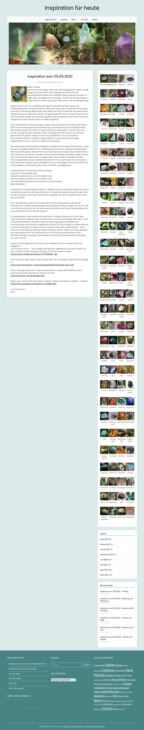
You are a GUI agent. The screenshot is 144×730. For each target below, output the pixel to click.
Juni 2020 (104, 559)
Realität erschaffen (117, 701)
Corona (108, 670)
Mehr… (74, 19)
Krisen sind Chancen (117, 687)
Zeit (118, 709)
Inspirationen (51, 19)
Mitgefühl (109, 696)
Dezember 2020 (106, 554)
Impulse (64, 19)
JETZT (121, 684)
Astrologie (125, 665)
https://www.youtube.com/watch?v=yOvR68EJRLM (33, 284)
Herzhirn (107, 680)
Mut (115, 696)
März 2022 (104, 539)
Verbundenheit (117, 704)
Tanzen (96, 704)
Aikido (110, 665)
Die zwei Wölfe (14, 674)
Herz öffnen (118, 679)
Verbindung (108, 704)
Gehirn (124, 675)
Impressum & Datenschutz (94, 726)
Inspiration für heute (72, 8)
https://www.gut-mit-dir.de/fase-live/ (28, 275)
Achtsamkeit (99, 665)
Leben (97, 691)
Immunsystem (106, 684)
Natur (98, 700)
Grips (129, 675)
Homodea (131, 680)
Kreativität (100, 687)
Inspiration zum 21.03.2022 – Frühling (114, 591)
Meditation (100, 696)
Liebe (120, 692)
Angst (118, 665)
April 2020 (104, 570)
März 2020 (104, 575)
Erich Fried (13, 683)
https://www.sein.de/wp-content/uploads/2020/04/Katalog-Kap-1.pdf (42, 265)
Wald (114, 709)
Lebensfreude (110, 691)
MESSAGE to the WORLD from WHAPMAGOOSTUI (27, 664)
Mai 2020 (103, 565)
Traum (100, 704)
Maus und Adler (127, 692)
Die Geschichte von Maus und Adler (23, 669)
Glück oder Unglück (16, 688)
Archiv (94, 19)
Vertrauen (127, 704)
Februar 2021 (105, 544)
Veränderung (98, 709)
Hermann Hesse (15, 678)
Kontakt (84, 19)
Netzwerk (106, 701)
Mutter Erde (123, 696)
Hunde (96, 684)
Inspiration (116, 684)
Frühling (117, 675)
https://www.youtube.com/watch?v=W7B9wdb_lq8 (34, 254)
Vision (107, 708)
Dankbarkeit (119, 670)
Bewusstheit (97, 671)
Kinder (128, 684)
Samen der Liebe (128, 701)
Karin (60, 82)
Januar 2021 (105, 549)
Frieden (109, 675)
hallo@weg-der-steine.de (72, 726)
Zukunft (122, 709)
